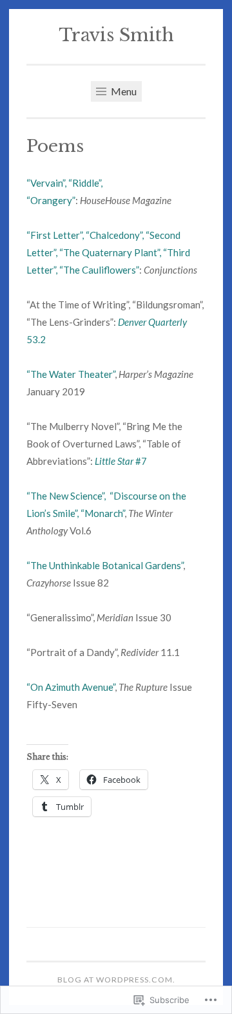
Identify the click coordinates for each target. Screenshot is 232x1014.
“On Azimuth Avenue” (70, 687)
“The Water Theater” (70, 374)
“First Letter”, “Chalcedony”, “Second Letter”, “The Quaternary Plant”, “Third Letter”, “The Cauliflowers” (108, 252)
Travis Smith (116, 35)
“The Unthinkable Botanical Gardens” (104, 565)
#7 (121, 461)
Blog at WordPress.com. (116, 979)
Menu (123, 91)
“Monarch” (102, 513)
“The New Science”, (68, 496)
